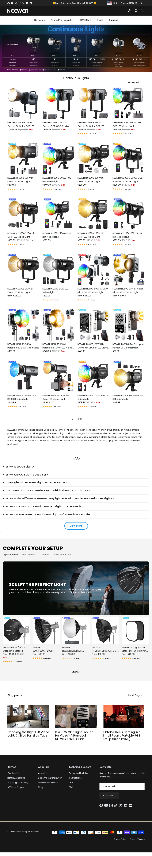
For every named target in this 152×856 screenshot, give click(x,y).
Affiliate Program (16, 787)
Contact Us (13, 773)
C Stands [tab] (44, 554)
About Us (43, 773)
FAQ (71, 787)
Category (39, 19)
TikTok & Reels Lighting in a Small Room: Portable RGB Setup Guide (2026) (122, 735)
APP (71, 782)
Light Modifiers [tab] (10, 554)
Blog (40, 787)
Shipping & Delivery (17, 782)
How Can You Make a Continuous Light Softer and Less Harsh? (48, 514)
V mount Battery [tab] (62, 554)
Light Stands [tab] (28, 554)
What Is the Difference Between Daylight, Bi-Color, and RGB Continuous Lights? (60, 498)
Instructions (75, 777)
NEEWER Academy (48, 782)
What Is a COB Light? (20, 466)
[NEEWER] (17, 11)
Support (113, 19)
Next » (80, 418)
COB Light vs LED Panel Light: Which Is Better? (36, 482)
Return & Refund (16, 777)
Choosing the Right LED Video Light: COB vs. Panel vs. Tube (28, 734)
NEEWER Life (85, 19)
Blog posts (14, 695)
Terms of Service (137, 839)
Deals (100, 19)
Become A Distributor (50, 777)
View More (76, 526)
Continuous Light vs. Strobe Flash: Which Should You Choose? (48, 490)
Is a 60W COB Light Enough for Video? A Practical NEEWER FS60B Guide (74, 735)
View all (76, 672)
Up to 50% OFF (86, 3)
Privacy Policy (120, 839)
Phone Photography (62, 19)
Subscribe (109, 795)
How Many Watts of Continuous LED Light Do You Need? (43, 506)
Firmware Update (78, 773)
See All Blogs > (135, 695)
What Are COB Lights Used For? (27, 474)
